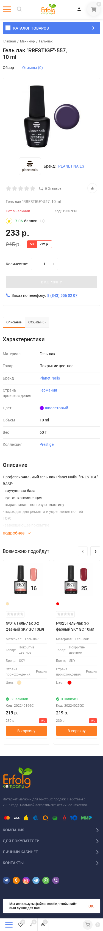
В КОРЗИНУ (51, 282)
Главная (9, 41)
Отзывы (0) (32, 68)
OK (91, 906)
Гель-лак (45, 41)
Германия (48, 390)
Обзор (8, 68)
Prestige (47, 444)
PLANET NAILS (71, 166)
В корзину (26, 731)
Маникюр (27, 41)
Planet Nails (50, 378)
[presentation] (83, 551)
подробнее (14, 533)
